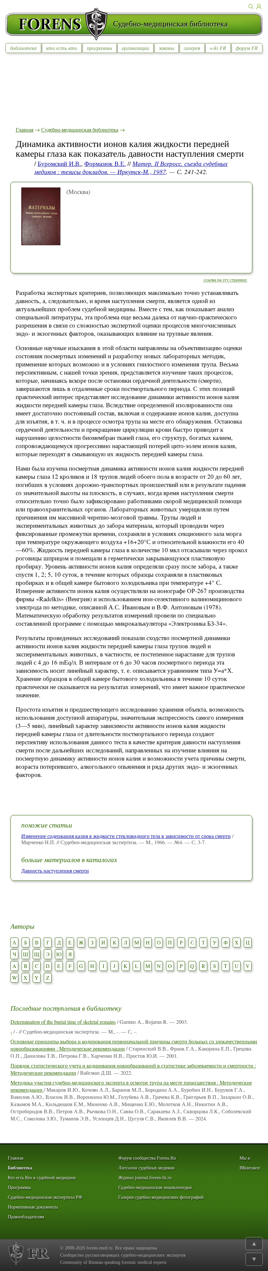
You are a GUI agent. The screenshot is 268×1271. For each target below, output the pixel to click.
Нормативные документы (33, 1207)
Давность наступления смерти (55, 870)
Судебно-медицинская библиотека (79, 129)
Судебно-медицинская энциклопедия (155, 1187)
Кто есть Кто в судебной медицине (42, 1177)
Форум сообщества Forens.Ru (147, 1158)
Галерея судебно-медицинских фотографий (161, 1197)
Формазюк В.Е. (105, 163)
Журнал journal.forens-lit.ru (145, 1177)
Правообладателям (26, 1217)
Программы (19, 1187)
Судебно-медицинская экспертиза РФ (45, 1197)
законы (166, 47)
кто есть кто (61, 47)
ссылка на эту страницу (225, 279)
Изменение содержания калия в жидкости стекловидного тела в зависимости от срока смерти (126, 835)
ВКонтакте (250, 1168)
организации (135, 47)
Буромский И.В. (59, 163)
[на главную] (59, 24)
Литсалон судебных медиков (146, 1168)
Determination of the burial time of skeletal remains (63, 1021)
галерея (192, 47)
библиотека (23, 47)
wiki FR (218, 47)
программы (99, 47)
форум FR (247, 47)
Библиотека (20, 1168)
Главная (24, 129)
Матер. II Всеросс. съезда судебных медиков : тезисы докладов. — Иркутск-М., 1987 (130, 167)
